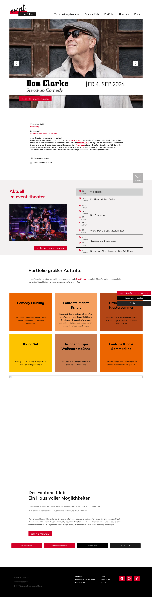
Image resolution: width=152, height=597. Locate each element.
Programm (80, 145)
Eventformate (81, 279)
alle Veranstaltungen (35, 98)
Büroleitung (35, 126)
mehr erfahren (40, 533)
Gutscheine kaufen (92, 545)
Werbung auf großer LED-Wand (43, 133)
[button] (16, 63)
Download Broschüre (43, 162)
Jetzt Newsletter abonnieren (59, 545)
